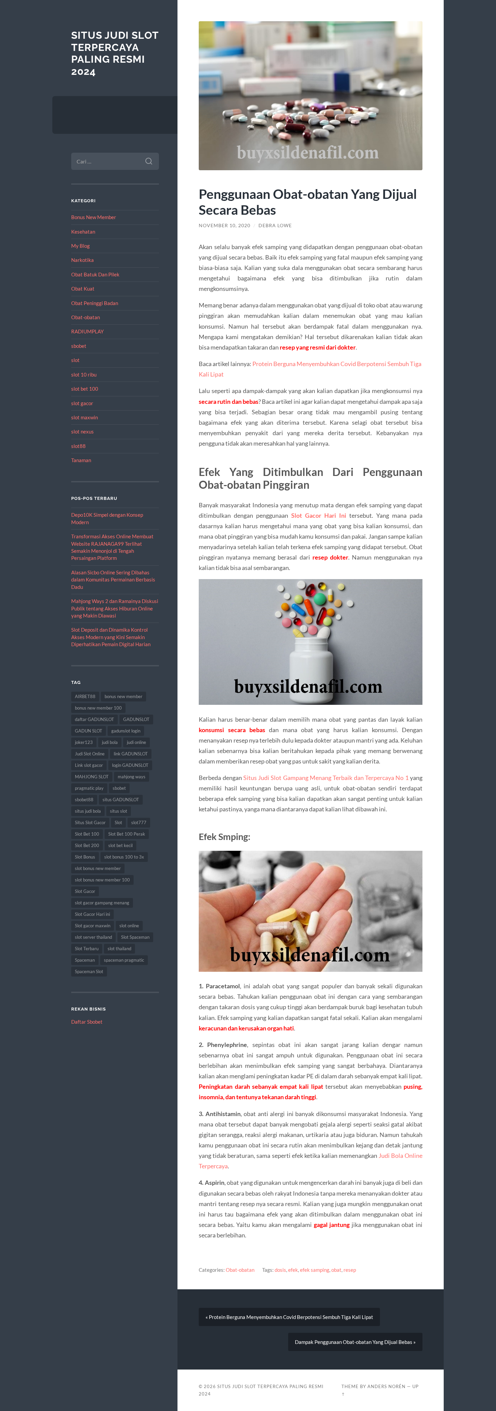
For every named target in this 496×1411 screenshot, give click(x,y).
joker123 (84, 742)
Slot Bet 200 (87, 845)
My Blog (80, 246)
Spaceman (85, 960)
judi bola (110, 742)
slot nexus (82, 431)
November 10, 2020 (224, 225)
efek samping (314, 1270)
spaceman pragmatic (124, 960)
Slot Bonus (85, 857)
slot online (129, 925)
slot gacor (82, 403)
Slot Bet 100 (87, 834)
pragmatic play (89, 788)
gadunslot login (125, 730)
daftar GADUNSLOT (94, 719)
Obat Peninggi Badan (94, 303)
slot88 (78, 446)
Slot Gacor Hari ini (92, 914)
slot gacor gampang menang (102, 902)
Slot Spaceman (135, 937)
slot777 (138, 822)
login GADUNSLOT (130, 765)
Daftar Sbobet (87, 1022)
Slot (118, 822)
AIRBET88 (85, 696)
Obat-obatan (85, 317)
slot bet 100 (84, 389)
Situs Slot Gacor (90, 822)
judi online (136, 742)
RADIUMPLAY (87, 331)
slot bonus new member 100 (102, 879)
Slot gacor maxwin (92, 925)
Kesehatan (83, 232)
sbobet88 (84, 799)
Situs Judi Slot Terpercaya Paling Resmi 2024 (115, 53)
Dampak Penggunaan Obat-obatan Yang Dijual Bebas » (355, 1342)
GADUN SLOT (88, 730)
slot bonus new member (98, 868)
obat (336, 1270)
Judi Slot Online (90, 753)
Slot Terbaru (87, 948)
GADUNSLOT (136, 719)
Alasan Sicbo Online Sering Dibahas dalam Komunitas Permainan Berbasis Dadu (113, 579)
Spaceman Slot (89, 971)
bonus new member (123, 696)
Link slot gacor (89, 765)
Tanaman (81, 460)
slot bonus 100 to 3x (124, 857)
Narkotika (82, 260)
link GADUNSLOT (131, 753)
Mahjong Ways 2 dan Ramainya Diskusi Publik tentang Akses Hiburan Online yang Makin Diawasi (114, 608)
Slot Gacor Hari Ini (318, 515)
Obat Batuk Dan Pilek (95, 274)
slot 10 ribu (84, 374)
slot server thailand (93, 937)
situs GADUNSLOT (121, 799)
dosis (280, 1270)
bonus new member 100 (98, 708)
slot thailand (119, 948)
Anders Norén (386, 1386)
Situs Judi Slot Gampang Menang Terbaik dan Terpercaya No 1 (326, 777)
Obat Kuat (82, 289)
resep (349, 1270)
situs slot (118, 811)
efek (293, 1270)
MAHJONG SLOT (92, 776)
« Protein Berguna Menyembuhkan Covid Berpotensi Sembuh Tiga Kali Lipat (289, 1317)
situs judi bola (88, 811)
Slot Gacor (85, 891)
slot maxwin (84, 417)
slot (75, 360)
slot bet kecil (120, 845)
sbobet (78, 346)
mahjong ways (131, 776)
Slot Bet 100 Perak (126, 834)
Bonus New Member (93, 217)
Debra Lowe (275, 225)
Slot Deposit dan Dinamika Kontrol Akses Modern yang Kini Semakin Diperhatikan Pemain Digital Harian (110, 637)
